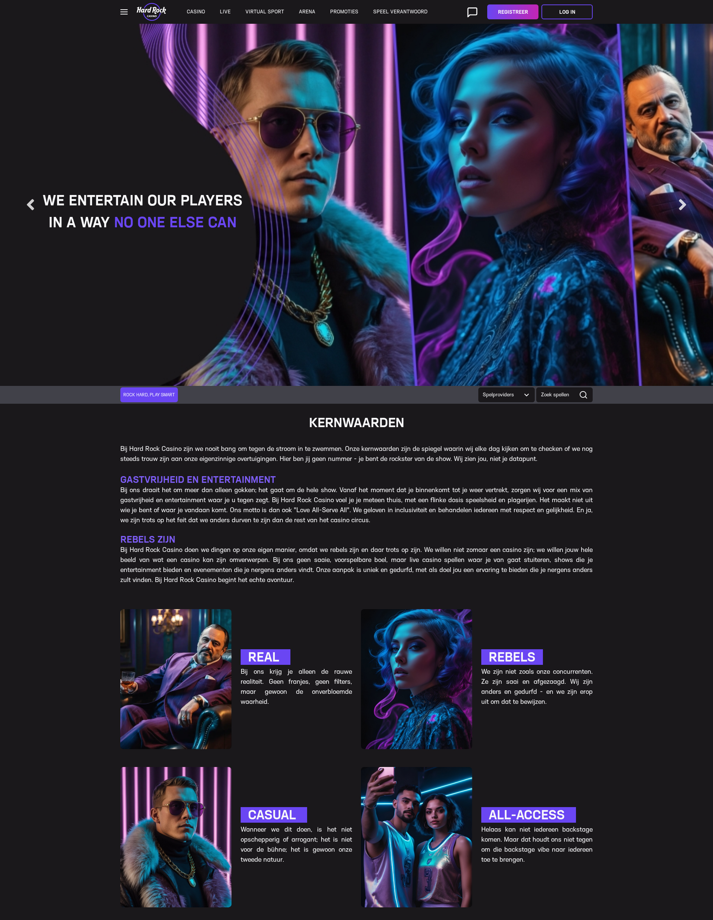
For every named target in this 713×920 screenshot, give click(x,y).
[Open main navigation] (124, 12)
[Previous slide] (30, 205)
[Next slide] (682, 205)
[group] (149, 394)
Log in (567, 12)
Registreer (513, 12)
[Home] (151, 12)
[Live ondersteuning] (472, 12)
